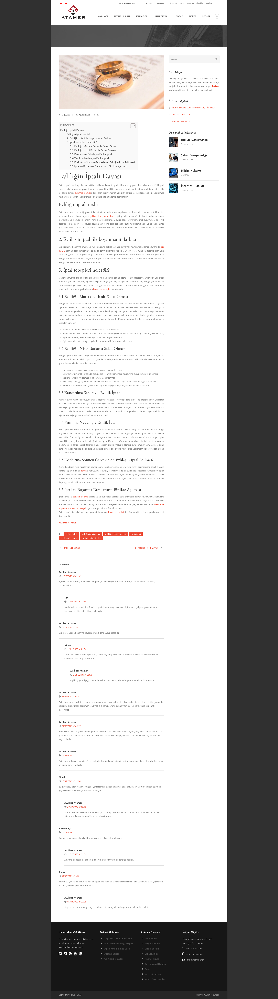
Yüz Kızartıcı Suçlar (113, 958)
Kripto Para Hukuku (155, 979)
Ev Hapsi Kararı (111, 953)
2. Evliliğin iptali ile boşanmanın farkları (90, 138)
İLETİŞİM (206, 16)
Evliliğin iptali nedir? (78, 134)
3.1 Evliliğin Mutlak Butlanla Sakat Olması (94, 146)
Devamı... (185, 144)
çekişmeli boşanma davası (103, 216)
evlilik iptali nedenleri (91, 538)
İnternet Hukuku (192, 186)
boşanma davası (80, 496)
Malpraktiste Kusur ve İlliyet (118, 938)
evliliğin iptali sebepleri (115, 534)
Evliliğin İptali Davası (72, 130)
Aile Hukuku (85, 115)
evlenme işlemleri (83, 192)
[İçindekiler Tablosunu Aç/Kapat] (131, 125)
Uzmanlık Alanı (122, 16)
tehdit (84, 470)
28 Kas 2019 (67, 115)
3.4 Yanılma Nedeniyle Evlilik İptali (90, 158)
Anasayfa (103, 16)
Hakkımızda (161, 16)
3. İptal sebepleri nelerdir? (82, 142)
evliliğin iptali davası (91, 534)
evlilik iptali (136, 534)
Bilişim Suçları (152, 948)
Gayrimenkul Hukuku (155, 964)
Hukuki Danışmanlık (194, 140)
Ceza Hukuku (151, 953)
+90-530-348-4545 (181, 121)
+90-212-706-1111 (181, 114)
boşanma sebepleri (102, 289)
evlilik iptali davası (69, 538)
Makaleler (141, 16)
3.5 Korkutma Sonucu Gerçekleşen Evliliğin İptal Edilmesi (102, 162)
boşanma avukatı (116, 512)
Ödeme (179, 16)
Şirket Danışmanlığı (194, 155)
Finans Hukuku (152, 958)
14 (98, 115)
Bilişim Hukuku (191, 170)
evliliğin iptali (71, 534)
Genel (147, 969)
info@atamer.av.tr (130, 3)
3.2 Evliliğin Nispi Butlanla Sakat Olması (93, 150)
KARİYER (192, 16)
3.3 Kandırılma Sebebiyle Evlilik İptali (91, 154)
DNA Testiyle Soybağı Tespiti (118, 943)
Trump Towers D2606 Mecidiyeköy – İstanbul (193, 107)
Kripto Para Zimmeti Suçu (117, 948)
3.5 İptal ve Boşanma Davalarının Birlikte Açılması (98, 166)
